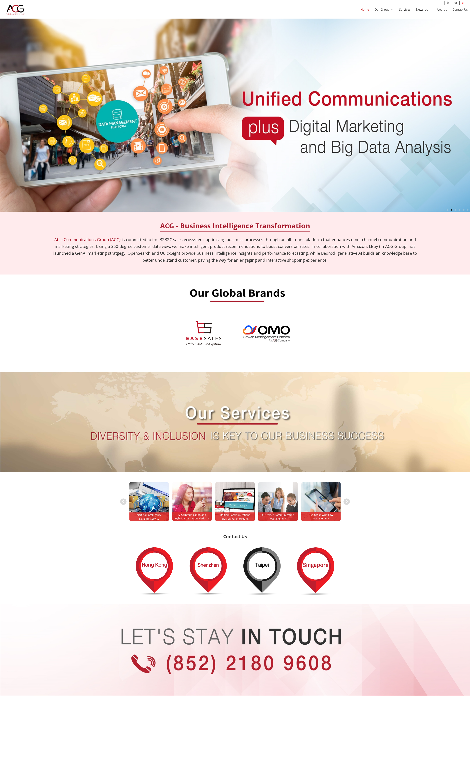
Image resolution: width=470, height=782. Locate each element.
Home (365, 10)
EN (463, 2)
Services (405, 10)
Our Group (382, 10)
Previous (121, 500)
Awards (442, 10)
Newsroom (423, 10)
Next (345, 500)
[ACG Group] (25, 10)
